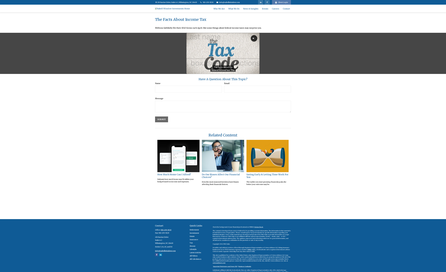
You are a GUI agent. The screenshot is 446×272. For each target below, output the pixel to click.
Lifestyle (193, 249)
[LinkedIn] (260, 2)
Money (192, 246)
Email (227, 83)
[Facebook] (267, 2)
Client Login (283, 2)
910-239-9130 (208, 2)
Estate (192, 236)
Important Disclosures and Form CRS (225, 266)
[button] (219, 8)
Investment (194, 233)
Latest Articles (195, 253)
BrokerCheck (258, 227)
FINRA (249, 249)
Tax (191, 243)
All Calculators (195, 259)
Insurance (194, 240)
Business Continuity (244, 266)
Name (157, 83)
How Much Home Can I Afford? (174, 174)
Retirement (194, 230)
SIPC (253, 249)
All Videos (193, 256)
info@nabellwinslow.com (229, 2)
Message (159, 98)
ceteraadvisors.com (219, 263)
